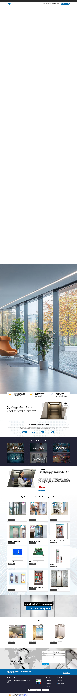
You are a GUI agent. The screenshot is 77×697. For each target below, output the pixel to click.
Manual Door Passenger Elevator (56, 588)
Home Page (43, 3)
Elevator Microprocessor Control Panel (57, 540)
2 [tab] (38, 390)
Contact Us (58, 3)
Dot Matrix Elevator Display (34, 561)
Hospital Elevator (53, 518)
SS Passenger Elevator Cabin (56, 641)
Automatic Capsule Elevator (34, 541)
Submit (45, 664)
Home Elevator (32, 518)
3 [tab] (39, 390)
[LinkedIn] (39, 683)
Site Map (48, 686)
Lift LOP (52, 564)
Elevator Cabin (60, 680)
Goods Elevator (11, 641)
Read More (41, 490)
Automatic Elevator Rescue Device (36, 587)
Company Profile (48, 3)
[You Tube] (40, 683)
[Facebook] (36, 683)
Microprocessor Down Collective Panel (63, 685)
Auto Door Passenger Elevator (14, 541)
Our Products (54, 3)
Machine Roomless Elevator (13, 518)
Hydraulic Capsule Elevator (13, 588)
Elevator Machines (61, 683)
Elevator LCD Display (12, 561)
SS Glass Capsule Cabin (33, 641)
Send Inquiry (11, 519)
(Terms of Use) (26, 694)
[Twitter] (37, 683)
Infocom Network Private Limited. (23, 695)
